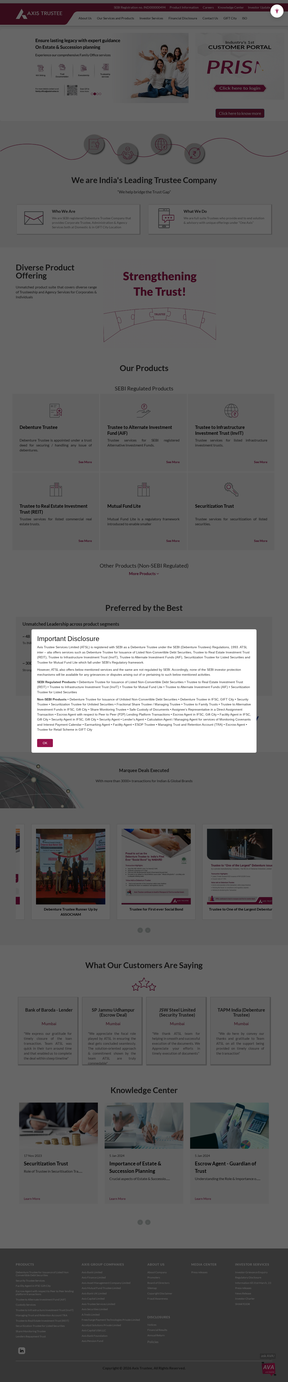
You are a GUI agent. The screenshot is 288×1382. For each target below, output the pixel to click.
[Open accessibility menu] (277, 11)
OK (45, 743)
